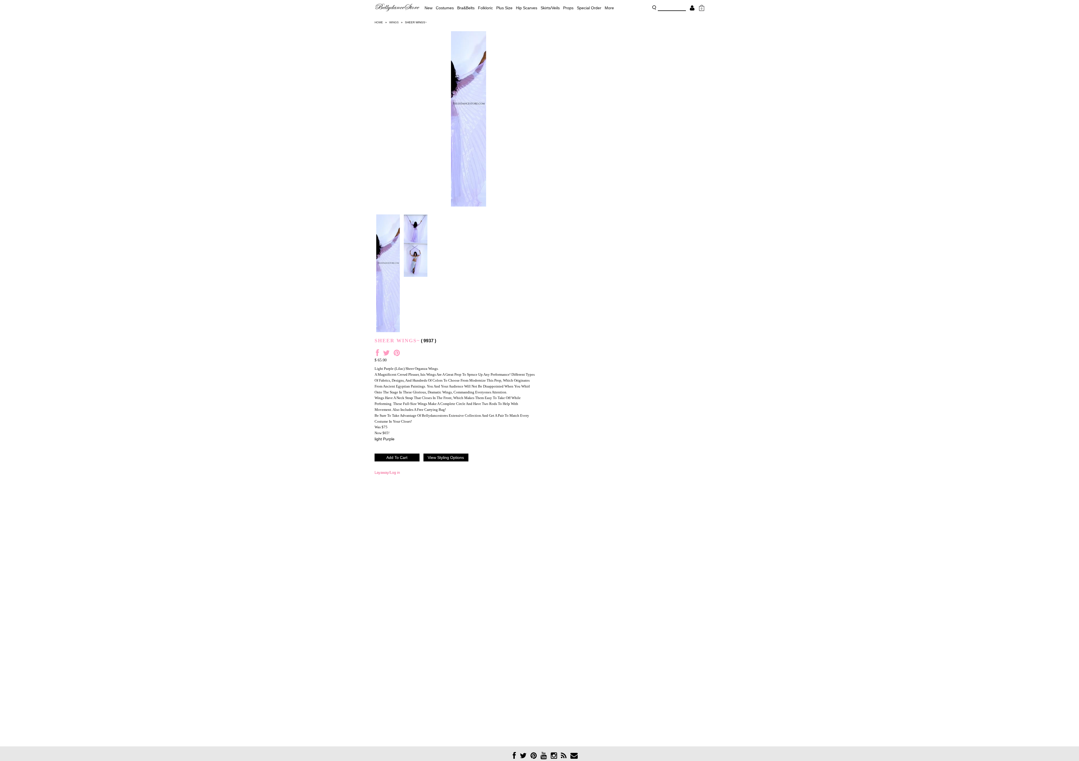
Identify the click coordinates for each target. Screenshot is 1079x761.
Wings (394, 22)
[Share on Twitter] (386, 354)
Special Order (589, 8)
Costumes (445, 8)
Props (568, 8)
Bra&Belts (466, 8)
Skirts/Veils (550, 8)
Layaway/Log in (387, 472)
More (609, 8)
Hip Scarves (526, 8)
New (428, 8)
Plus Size (504, 8)
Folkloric (485, 8)
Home (379, 22)
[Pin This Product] (397, 354)
